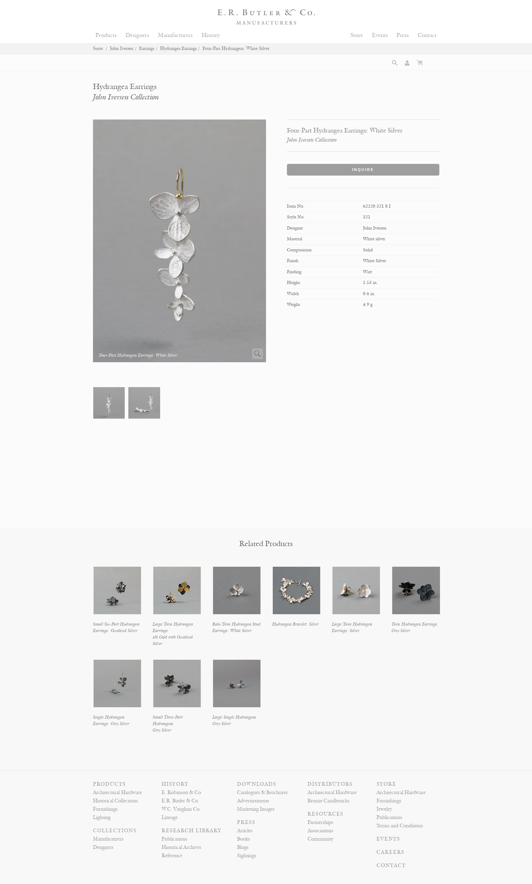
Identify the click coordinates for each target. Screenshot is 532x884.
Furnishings (105, 809)
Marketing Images (256, 809)
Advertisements (253, 801)
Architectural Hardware (117, 792)
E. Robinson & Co (181, 792)
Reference (172, 856)
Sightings (246, 856)
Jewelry (384, 809)
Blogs (242, 847)
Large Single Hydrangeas (234, 717)
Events (380, 35)
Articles (244, 831)
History (211, 35)
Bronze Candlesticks (328, 801)
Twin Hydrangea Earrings (414, 624)
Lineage (170, 817)
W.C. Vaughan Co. (181, 809)
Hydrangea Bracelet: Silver (295, 624)
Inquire (363, 170)
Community (320, 839)
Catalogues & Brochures (262, 792)
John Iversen (121, 48)
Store (356, 35)
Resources (326, 814)
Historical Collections (115, 801)
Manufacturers (175, 35)
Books (243, 839)
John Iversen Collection (126, 97)
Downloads (256, 784)
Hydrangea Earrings (178, 48)
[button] (395, 63)
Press (403, 35)
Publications (174, 839)
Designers (137, 35)
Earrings (146, 48)
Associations (320, 831)
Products (106, 35)
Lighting (102, 817)
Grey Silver (401, 630)
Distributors (330, 784)
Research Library (191, 831)
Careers (391, 852)
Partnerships (320, 822)
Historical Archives (181, 847)
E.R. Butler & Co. (180, 801)
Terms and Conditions (400, 826)
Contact (427, 35)
